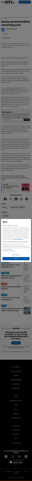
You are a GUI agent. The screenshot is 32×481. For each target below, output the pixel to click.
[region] (16, 240)
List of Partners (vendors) (8, 250)
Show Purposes (16, 254)
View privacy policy (18, 239)
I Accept (16, 258)
